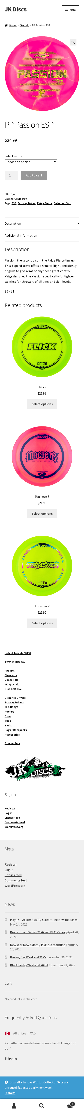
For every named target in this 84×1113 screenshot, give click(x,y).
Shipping (11, 1058)
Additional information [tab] (21, 235)
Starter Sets (12, 743)
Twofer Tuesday (15, 662)
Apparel (9, 670)
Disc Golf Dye (13, 689)
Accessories (12, 734)
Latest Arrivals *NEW (18, 653)
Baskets (10, 725)
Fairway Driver (27, 203)
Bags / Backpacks (16, 730)
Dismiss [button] (10, 1093)
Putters (9, 711)
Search (42, 1106)
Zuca (8, 721)
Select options (42, 404)
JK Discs (16, 9)
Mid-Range (11, 707)
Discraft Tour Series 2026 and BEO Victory (38, 932)
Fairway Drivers (14, 702)
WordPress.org (14, 827)
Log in (8, 813)
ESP (14, 203)
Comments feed (15, 822)
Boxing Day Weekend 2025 (28, 957)
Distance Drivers (15, 698)
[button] (73, 42)
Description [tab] (13, 223)
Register (10, 808)
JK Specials (12, 684)
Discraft (24, 25)
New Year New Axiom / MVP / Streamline (37, 945)
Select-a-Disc (14, 156)
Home (13, 25)
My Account (14, 1106)
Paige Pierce (44, 203)
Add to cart (34, 175)
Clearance (11, 675)
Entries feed (12, 817)
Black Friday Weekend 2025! (29, 965)
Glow (8, 716)
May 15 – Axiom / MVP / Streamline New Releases (43, 920)
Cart (64, 1102)
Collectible (11, 680)
